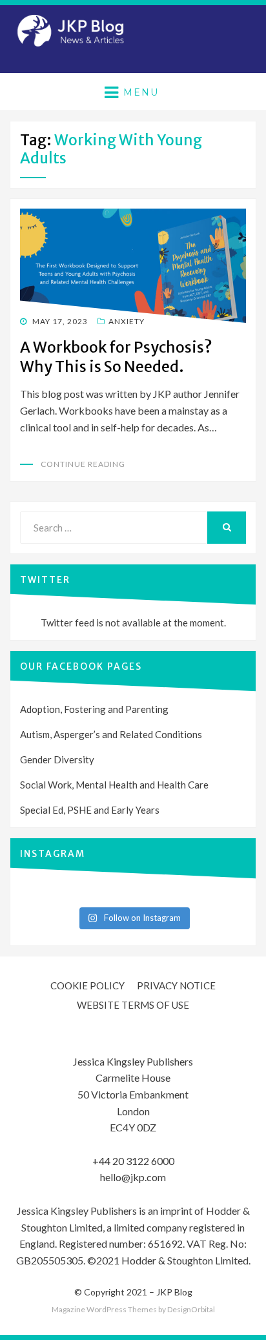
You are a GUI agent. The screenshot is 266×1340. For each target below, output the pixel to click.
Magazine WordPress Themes (104, 1309)
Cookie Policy (87, 985)
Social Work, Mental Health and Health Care (114, 784)
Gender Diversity (57, 759)
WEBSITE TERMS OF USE (133, 1005)
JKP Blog (174, 1291)
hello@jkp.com (133, 1177)
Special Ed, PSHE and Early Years (89, 810)
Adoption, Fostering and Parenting (94, 709)
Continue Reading (83, 464)
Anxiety (126, 321)
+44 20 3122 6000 (133, 1161)
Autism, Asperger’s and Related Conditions (111, 734)
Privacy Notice (176, 985)
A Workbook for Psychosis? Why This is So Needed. (116, 357)
